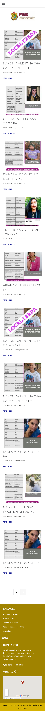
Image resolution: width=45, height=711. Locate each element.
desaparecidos (20, 72)
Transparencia (8, 618)
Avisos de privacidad (10, 614)
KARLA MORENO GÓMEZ (21, 562)
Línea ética (7, 631)
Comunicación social (10, 623)
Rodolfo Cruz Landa (22, 349)
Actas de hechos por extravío (14, 627)
